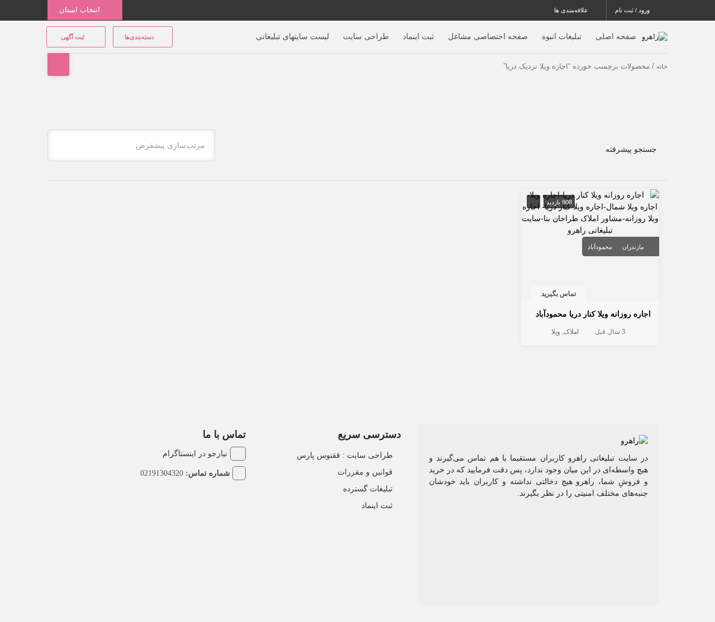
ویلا (555, 332)
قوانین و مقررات (365, 471)
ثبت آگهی (73, 37)
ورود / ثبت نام (633, 10)
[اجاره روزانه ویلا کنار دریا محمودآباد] (590, 211)
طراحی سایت (366, 36)
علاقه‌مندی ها (572, 10)
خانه (662, 66)
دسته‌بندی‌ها (140, 37)
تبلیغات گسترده (368, 488)
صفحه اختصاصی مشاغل (488, 36)
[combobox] (131, 145)
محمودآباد (600, 246)
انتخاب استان (80, 10)
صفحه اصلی (615, 36)
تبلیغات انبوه (561, 36)
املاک (571, 332)
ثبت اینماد (418, 36)
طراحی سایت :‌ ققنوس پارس (345, 455)
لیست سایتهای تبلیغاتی (292, 36)
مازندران (633, 246)
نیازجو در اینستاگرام (195, 453)
